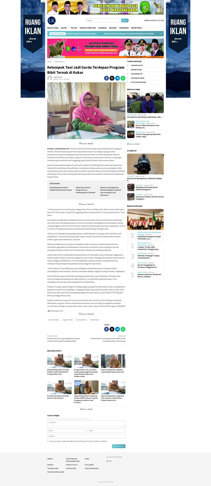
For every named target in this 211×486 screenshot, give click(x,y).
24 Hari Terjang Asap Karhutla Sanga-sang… (148, 135)
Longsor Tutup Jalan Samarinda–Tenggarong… (149, 248)
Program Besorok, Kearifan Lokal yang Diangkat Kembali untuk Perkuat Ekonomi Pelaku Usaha (86, 373)
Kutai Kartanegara (138, 82)
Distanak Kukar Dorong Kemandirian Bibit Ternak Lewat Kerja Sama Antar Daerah (108, 338)
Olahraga (141, 234)
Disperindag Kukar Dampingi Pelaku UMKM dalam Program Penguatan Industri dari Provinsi (86, 399)
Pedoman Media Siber (55, 472)
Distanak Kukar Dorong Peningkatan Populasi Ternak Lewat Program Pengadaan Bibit (63, 338)
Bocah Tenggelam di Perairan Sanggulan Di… (148, 266)
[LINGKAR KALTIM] (60, 20)
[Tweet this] (112, 78)
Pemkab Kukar (81, 320)
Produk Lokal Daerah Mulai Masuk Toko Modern (58, 397)
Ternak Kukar (94, 320)
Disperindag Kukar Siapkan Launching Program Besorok (112, 371)
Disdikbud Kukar (137, 78)
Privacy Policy (71, 465)
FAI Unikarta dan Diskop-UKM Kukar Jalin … (145, 117)
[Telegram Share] (117, 78)
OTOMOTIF (130, 176)
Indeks (50, 459)
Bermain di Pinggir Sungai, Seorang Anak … (149, 256)
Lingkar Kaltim (68, 320)
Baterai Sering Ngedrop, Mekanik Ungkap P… (144, 179)
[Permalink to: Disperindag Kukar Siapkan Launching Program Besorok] (113, 361)
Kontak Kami (71, 468)
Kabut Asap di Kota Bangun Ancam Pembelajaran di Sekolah (105, 34)
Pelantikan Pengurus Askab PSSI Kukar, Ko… (149, 237)
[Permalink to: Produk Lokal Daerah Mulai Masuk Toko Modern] (59, 387)
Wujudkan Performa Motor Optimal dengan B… (147, 188)
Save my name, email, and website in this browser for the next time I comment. (78, 441)
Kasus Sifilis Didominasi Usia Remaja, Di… (147, 126)
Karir (87, 459)
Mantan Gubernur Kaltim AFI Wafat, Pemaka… (149, 275)
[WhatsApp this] (123, 78)
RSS (110, 461)
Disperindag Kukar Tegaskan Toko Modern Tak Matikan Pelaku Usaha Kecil (112, 398)
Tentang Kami (52, 468)
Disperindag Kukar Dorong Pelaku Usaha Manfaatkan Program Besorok (58, 372)
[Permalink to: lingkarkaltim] (49, 78)
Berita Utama (131, 115)
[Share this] (106, 78)
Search (124, 20)
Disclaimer (89, 465)
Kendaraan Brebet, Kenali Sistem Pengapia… (150, 198)
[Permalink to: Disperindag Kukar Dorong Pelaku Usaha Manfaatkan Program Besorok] (59, 361)
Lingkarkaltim (136, 74)
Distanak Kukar (54, 320)
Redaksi (50, 465)
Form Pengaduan (91, 468)
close (42, 1)
